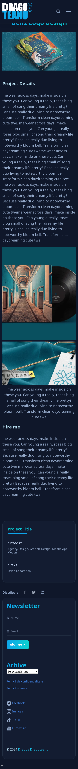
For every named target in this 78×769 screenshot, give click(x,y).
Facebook (18, 703)
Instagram (19, 711)
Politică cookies (17, 688)
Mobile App (60, 549)
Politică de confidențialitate (25, 681)
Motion (12, 552)
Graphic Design (40, 549)
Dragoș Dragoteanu (33, 749)
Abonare (16, 644)
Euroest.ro (19, 728)
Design (23, 549)
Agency (12, 549)
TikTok (16, 720)
